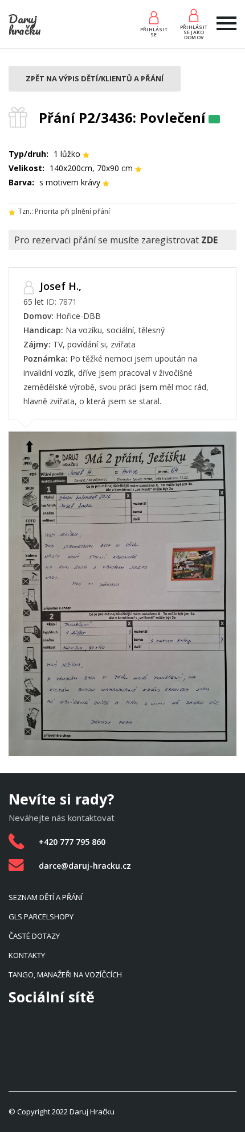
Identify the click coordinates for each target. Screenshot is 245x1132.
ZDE (209, 240)
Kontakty (27, 955)
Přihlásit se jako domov (193, 32)
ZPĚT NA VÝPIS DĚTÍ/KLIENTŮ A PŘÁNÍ (95, 78)
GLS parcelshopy (41, 916)
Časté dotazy (34, 936)
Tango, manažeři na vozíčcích (65, 974)
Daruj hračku (25, 24)
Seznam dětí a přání (46, 897)
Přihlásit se (154, 32)
